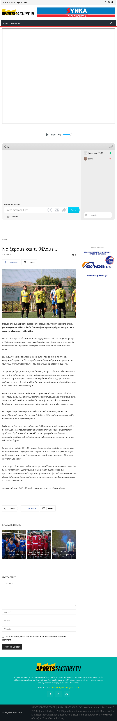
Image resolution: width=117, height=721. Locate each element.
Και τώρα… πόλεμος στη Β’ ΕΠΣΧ (63, 555)
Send (73, 210)
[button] (111, 23)
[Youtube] (112, 2)
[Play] (47, 134)
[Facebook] (105, 2)
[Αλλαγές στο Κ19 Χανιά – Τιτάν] (14, 544)
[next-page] (9, 564)
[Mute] (59, 134)
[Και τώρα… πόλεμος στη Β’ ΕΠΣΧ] (64, 544)
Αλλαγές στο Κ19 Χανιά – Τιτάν (14, 555)
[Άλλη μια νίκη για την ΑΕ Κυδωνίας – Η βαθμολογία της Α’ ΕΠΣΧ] (39, 544)
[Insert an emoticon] (49, 210)
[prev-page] (4, 564)
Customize (14, 216)
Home (4, 239)
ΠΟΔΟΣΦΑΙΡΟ (14, 552)
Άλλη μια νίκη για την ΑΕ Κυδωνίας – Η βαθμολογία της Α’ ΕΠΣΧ (39, 554)
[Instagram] (109, 2)
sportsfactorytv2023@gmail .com (64, 687)
